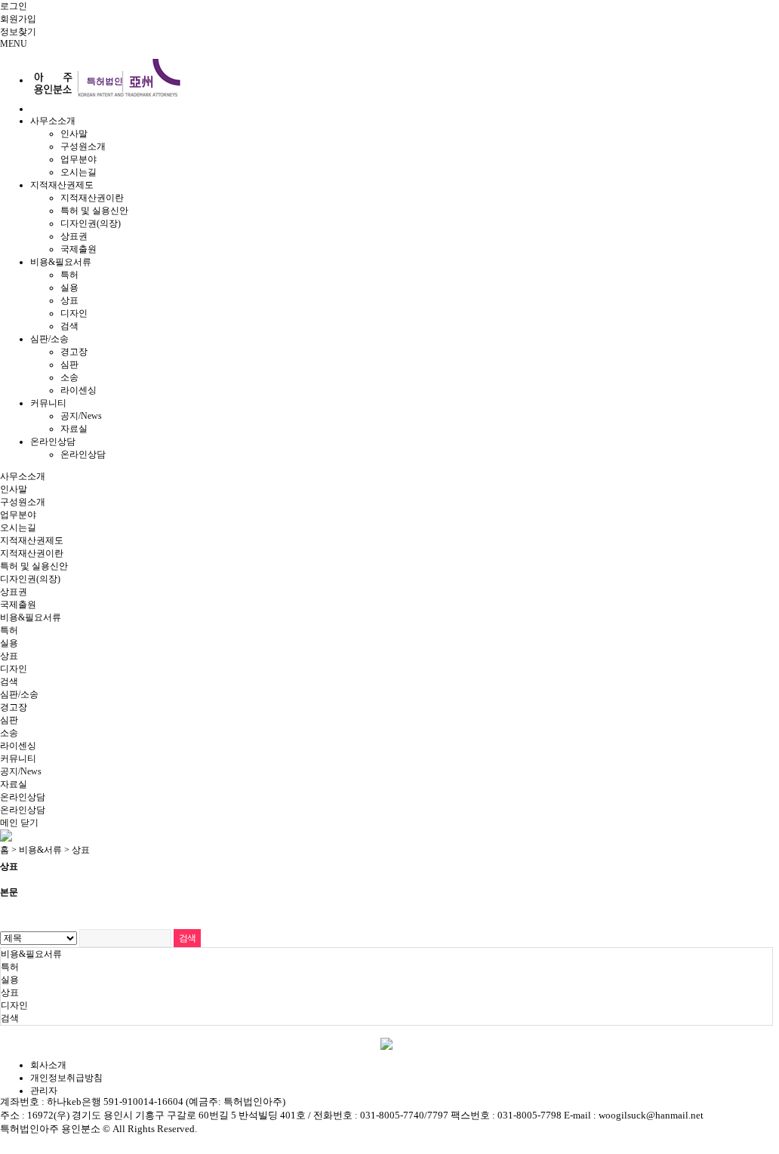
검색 (69, 326)
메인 (9, 822)
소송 (69, 377)
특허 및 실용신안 (94, 210)
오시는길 (78, 172)
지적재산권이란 (92, 197)
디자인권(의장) (90, 223)
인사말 (74, 133)
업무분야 (78, 159)
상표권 (74, 236)
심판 (69, 364)
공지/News (81, 416)
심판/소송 (49, 339)
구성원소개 (83, 146)
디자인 (74, 313)
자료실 (74, 428)
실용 (69, 287)
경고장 (74, 351)
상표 (69, 300)
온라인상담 (52, 441)
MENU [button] (13, 43)
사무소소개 (52, 120)
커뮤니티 (48, 403)
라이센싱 (78, 390)
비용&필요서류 (60, 262)
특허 (69, 274)
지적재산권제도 (62, 185)
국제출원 (78, 249)
